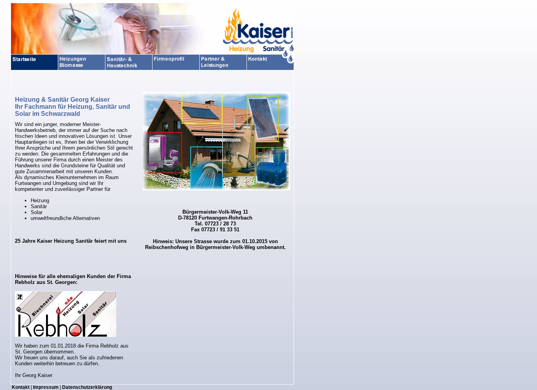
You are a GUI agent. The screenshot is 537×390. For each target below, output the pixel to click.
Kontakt (20, 387)
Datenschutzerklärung (87, 387)
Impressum (46, 387)
